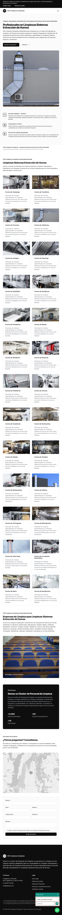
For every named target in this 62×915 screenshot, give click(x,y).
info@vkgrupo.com (8, 886)
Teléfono (34, 807)
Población (35, 814)
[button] (31, 773)
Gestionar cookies (20, 5)
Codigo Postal (9, 814)
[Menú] (58, 11)
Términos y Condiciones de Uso (41, 830)
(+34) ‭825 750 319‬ (8, 883)
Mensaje (8, 821)
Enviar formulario (31, 834)
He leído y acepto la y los (28, 830)
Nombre (8, 800)
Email (7, 807)
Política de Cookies (37, 881)
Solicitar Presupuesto (10, 44)
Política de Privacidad (24, 830)
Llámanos (24, 44)
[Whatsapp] (57, 910)
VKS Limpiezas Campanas (16, 11)
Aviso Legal (35, 878)
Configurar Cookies (37, 889)
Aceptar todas (7, 5)
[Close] (57, 895)
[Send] (57, 903)
